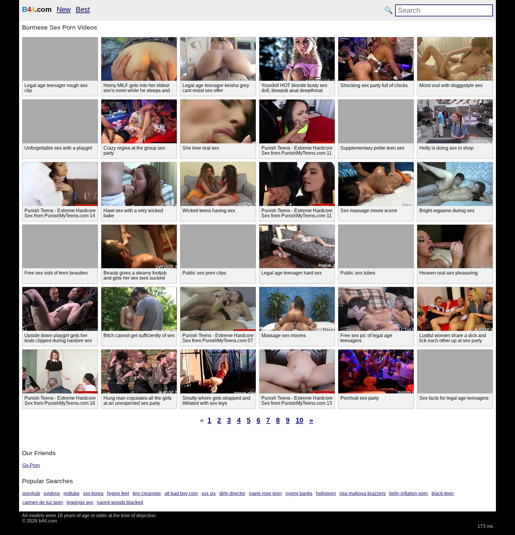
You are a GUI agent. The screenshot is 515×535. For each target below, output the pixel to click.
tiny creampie (147, 493)
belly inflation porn (408, 493)
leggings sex (79, 502)
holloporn (326, 493)
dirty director (232, 493)
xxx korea (93, 493)
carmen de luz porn (42, 502)
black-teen (443, 493)
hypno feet (118, 493)
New (64, 9)
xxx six (208, 493)
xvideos (52, 493)
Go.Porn (31, 465)
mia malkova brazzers (362, 493)
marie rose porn (265, 493)
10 (299, 420)
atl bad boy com (181, 493)
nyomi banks (299, 493)
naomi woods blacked (120, 502)
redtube (71, 493)
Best (83, 9)
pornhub (31, 493)
